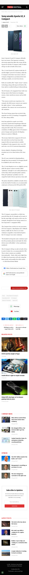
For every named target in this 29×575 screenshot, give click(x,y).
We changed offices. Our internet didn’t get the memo (18, 430)
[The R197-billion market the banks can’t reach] (6, 459)
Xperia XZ (15, 300)
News (6, 11)
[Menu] (3, 7)
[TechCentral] (14, 7)
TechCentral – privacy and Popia (15, 571)
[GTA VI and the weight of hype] (14, 344)
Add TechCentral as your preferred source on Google (15, 273)
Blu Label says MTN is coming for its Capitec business (17, 532)
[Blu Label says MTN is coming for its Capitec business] (6, 532)
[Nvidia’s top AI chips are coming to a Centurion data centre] (6, 543)
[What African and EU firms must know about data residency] (6, 420)
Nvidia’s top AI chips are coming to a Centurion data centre (19, 542)
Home (3, 11)
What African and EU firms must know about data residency (18, 419)
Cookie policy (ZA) (15, 569)
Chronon (20, 566)
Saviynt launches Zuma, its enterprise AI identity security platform (19, 440)
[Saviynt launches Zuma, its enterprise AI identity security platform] (6, 440)
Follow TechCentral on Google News (15, 268)
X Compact (14, 298)
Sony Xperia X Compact (12, 295)
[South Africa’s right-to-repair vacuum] (14, 366)
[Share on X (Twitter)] (3, 26)
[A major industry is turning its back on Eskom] (6, 553)
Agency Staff (6, 22)
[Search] (26, 7)
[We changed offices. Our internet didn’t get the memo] (6, 430)
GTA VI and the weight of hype (11, 354)
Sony (3, 295)
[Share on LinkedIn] (6, 26)
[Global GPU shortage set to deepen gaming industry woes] (14, 388)
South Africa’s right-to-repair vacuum (13, 375)
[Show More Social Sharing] (9, 26)
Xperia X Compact (6, 300)
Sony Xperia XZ (5, 298)
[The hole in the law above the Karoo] (6, 524)
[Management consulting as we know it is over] (6, 467)
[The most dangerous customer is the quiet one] (6, 476)
